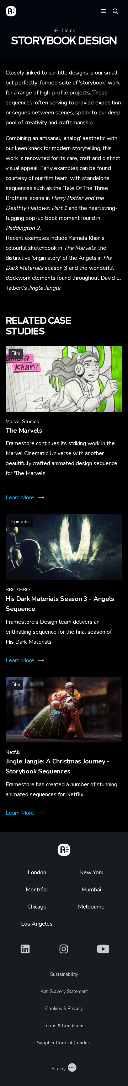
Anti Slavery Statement (64, 991)
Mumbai (91, 890)
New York (91, 872)
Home (68, 30)
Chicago (37, 907)
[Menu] (103, 10)
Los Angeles (37, 924)
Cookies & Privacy (64, 1008)
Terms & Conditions (64, 1026)
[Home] (64, 849)
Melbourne (91, 907)
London (37, 872)
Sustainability (64, 974)
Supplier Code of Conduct (64, 1043)
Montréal (37, 890)
